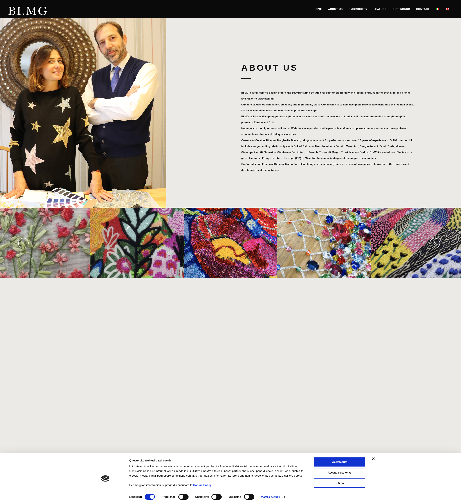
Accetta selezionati (340, 472)
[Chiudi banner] (373, 458)
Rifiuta (339, 483)
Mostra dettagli (270, 496)
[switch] (183, 497)
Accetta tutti (339, 461)
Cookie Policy (202, 485)
